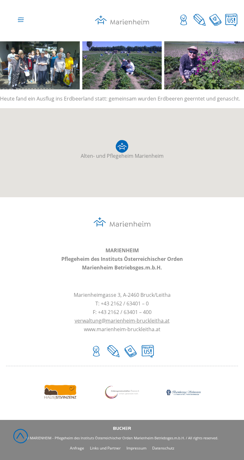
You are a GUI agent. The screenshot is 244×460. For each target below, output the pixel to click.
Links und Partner (105, 447)
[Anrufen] (215, 26)
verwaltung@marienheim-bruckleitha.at (122, 320)
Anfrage (77, 447)
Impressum (136, 447)
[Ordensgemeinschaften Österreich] (122, 408)
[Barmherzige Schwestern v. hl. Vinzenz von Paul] (183, 408)
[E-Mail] (199, 26)
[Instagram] (231, 26)
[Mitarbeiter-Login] (184, 26)
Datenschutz (163, 447)
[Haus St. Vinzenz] (60, 408)
